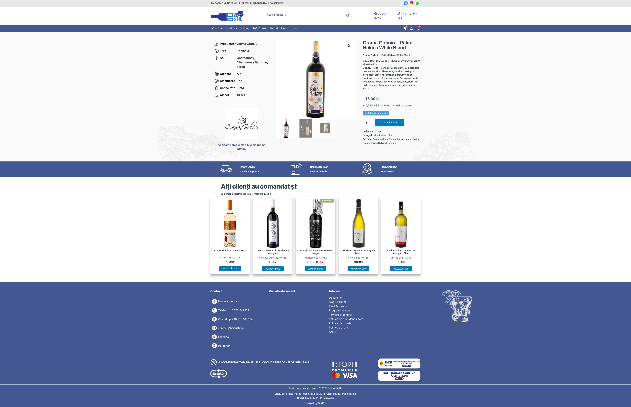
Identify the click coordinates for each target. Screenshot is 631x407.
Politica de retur (339, 327)
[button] (217, 28)
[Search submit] (348, 15)
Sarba (241, 66)
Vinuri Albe (386, 135)
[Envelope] (214, 328)
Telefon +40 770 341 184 (233, 310)
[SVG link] (227, 16)
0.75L (241, 88)
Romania (243, 51)
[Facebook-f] (214, 336)
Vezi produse (261, 194)
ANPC (332, 331)
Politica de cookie (340, 323)
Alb (239, 74)
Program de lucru (340, 310)
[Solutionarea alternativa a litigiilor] (399, 363)
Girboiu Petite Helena (400, 139)
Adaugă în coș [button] (230, 269)
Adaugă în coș (389, 122)
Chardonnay (245, 58)
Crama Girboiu (247, 43)
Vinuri (377, 135)
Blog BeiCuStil (338, 302)
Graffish (322, 403)
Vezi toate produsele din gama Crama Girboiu (241, 146)
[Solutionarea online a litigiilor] (399, 376)
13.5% (241, 95)
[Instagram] (214, 345)
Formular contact (228, 301)
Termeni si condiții (340, 314)
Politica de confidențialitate (346, 319)
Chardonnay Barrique (252, 62)
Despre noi (335, 297)
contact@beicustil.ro (231, 328)
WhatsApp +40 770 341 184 (235, 319)
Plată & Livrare (338, 306)
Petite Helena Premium (383, 143)
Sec (239, 81)
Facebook (224, 337)
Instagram (224, 345)
